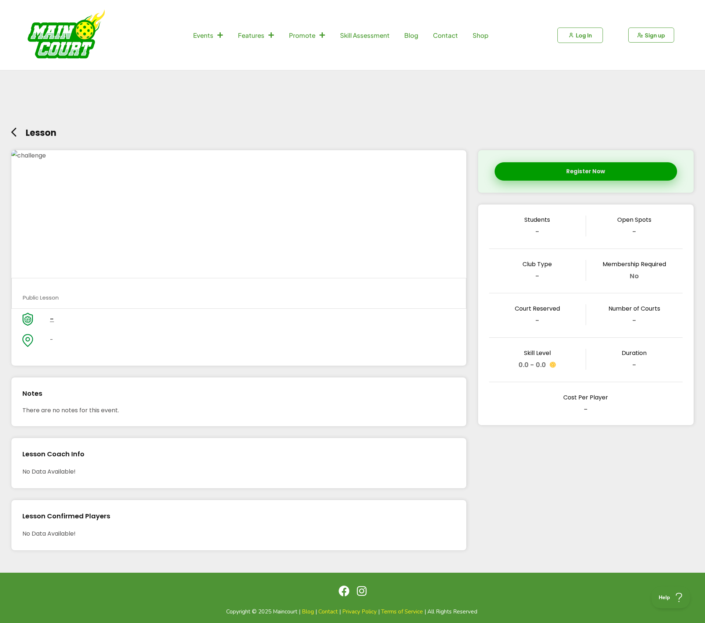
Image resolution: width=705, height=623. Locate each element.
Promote (302, 35)
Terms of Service (402, 611)
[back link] (14, 130)
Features (251, 35)
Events (203, 35)
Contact (445, 35)
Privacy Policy (359, 611)
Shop (480, 35)
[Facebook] (344, 591)
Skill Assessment (365, 35)
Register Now (585, 171)
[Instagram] (361, 591)
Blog (411, 35)
